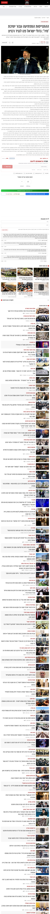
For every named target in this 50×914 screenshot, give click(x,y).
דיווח (5, 240)
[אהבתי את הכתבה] (28, 181)
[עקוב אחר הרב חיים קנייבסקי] (34, 173)
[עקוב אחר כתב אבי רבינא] (39, 42)
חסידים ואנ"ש (27, 6)
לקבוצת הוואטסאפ (24, 190)
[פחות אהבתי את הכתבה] (22, 182)
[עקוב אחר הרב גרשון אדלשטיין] (14, 173)
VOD (40, 6)
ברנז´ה (20, 6)
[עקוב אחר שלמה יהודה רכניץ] (24, 173)
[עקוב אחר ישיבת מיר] (43, 173)
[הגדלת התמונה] (47, 47)
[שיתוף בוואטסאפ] (12, 42)
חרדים (35, 6)
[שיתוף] (10, 42)
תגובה (2, 240)
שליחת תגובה (4, 230)
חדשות (46, 6)
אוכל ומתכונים (12, 6)
